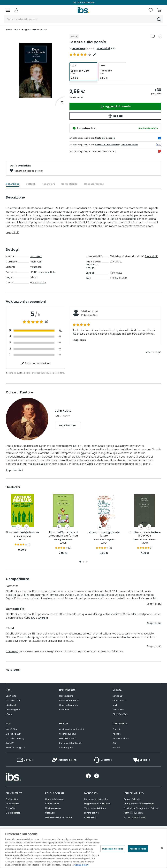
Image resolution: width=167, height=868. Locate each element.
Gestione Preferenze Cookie (58, 817)
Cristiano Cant (89, 311)
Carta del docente (54, 799)
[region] (83, 848)
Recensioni (48, 184)
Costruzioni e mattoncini (71, 729)
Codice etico (90, 817)
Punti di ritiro (12, 799)
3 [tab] (86, 562)
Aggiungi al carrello (118, 106)
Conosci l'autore (94, 184)
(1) (46, 322)
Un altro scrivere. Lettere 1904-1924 (145, 534)
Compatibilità (69, 184)
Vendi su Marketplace (95, 808)
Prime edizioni (66, 695)
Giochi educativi (67, 733)
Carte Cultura (52, 803)
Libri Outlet (11, 705)
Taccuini (117, 729)
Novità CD (117, 695)
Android (43, 617)
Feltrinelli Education (133, 812)
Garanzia (50, 812)
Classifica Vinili (120, 714)
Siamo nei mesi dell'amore (22, 532)
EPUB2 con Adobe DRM (42, 272)
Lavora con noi (91, 812)
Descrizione (12, 184)
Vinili (115, 705)
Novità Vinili (118, 709)
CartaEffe (10, 808)
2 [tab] (83, 562)
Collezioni (64, 709)
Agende (117, 733)
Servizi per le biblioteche (96, 799)
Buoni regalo (12, 803)
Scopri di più (39, 282)
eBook (9, 714)
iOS (33, 617)
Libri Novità (11, 695)
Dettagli (30, 184)
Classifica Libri (13, 700)
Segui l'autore (67, 425)
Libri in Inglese (13, 709)
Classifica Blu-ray (15, 738)
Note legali (13, 670)
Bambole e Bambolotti (70, 743)
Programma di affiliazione (97, 803)
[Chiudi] (161, 847)
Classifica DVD (13, 733)
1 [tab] (80, 562)
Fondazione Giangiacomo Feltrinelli (141, 808)
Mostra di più (153, 352)
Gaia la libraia (13, 812)
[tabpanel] (22, 523)
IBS (81, 97)
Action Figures (66, 747)
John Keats (78, 48)
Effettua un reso (53, 808)
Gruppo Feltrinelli (132, 799)
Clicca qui (12, 651)
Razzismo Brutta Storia (135, 817)
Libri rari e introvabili (69, 700)
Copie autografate (68, 705)
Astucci (116, 747)
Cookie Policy (81, 864)
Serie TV (10, 743)
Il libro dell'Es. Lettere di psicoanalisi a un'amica (63, 534)
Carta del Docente (105, 138)
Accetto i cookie (138, 848)
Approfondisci (14, 470)
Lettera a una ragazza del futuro (104, 534)
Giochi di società (67, 738)
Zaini (115, 743)
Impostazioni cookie (112, 848)
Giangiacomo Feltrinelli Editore (139, 803)
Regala (118, 116)
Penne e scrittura (121, 738)
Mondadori (103, 48)
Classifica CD (119, 700)
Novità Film (11, 729)
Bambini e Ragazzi (15, 747)
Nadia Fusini (36, 261)
